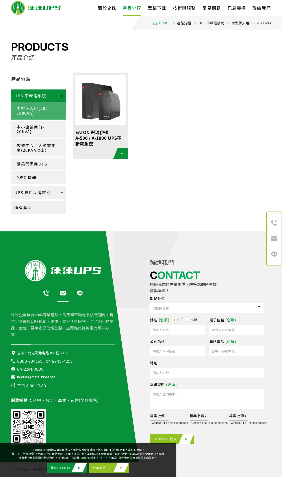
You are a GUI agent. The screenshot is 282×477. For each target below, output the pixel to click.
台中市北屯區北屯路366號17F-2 (42, 353)
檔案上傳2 (198, 415)
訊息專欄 (237, 8)
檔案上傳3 (237, 415)
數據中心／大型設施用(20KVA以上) (36, 147)
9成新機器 (27, 177)
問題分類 (157, 298)
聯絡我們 (261, 8)
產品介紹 (132, 8)
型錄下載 (157, 8)
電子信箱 (217, 319)
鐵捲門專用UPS (32, 164)
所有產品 (23, 207)
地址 (154, 363)
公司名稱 (157, 341)
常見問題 (211, 8)
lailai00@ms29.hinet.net (36, 377)
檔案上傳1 (158, 415)
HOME (164, 23)
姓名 (154, 319)
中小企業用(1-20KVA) (31, 129)
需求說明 (157, 384)
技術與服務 (184, 8)
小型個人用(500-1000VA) (251, 23)
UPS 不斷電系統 (211, 23)
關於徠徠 (107, 8)
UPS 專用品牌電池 (32, 192)
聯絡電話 (217, 341)
